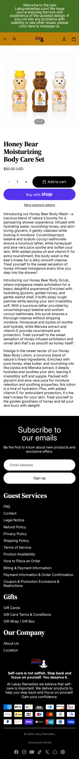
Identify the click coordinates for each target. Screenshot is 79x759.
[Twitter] (47, 752)
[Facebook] (16, 752)
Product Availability (19, 554)
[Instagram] (24, 752)
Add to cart (57, 182)
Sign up (39, 478)
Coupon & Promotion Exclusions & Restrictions (31, 583)
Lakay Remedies (44, 734)
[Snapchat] (54, 752)
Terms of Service (17, 547)
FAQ (7, 506)
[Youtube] (31, 752)
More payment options (39, 205)
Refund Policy (15, 527)
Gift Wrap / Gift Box (19, 621)
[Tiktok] (39, 752)
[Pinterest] (62, 752)
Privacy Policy (15, 534)
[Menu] (5, 39)
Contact (10, 513)
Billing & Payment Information (27, 568)
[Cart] (74, 39)
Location (11, 650)
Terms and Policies (39, 742)
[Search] (14, 39)
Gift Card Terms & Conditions (27, 614)
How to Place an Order (22, 561)
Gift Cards (12, 607)
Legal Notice (14, 520)
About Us (11, 643)
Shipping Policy (16, 540)
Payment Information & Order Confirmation (38, 574)
